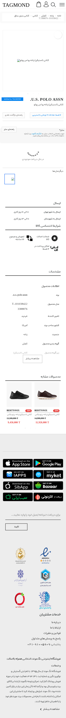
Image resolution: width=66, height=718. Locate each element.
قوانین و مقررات (52, 633)
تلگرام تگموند (36, 133)
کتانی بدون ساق (21, 16)
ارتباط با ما (55, 628)
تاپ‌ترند (24, 316)
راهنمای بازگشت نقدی (14, 115)
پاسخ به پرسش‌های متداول (46, 639)
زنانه (52, 16)
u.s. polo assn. (46, 99)
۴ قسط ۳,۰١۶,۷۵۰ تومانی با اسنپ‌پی (46, 115)
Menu (60, 2)
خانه (59, 16)
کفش (43, 16)
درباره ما (56, 622)
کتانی (35, 16)
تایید (16, 527)
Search (52, 2)
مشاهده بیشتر (32, 358)
